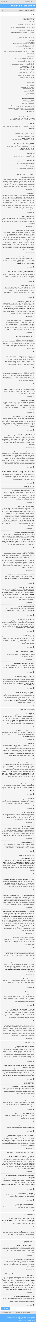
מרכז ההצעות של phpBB (28, 1264)
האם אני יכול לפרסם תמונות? (27, 87)
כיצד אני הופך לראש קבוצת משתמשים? (25, 106)
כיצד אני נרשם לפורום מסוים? (27, 148)
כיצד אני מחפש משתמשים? (28, 138)
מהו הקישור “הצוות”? (29, 111)
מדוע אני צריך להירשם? (29, 19)
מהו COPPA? (31, 21)
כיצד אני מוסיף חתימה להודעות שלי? (25, 61)
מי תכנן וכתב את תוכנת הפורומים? (26, 162)
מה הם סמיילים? (30, 85)
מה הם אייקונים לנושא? (29, 95)
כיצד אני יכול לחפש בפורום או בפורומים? (24, 133)
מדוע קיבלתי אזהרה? (29, 71)
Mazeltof (23, 1318)
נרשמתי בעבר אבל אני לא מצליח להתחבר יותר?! (22, 27)
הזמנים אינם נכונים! (30, 42)
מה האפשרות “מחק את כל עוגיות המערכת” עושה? (22, 32)
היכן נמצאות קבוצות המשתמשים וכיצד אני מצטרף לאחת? (20, 105)
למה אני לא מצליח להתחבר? (27, 25)
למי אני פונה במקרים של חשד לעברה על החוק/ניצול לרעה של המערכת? (20, 165)
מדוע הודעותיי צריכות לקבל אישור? (26, 75)
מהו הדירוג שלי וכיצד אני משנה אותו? (25, 50)
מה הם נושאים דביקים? (29, 91)
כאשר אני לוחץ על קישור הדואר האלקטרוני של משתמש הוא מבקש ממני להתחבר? (19, 52)
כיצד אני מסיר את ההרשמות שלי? (26, 149)
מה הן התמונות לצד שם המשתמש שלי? (25, 46)
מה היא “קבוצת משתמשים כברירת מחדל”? (24, 109)
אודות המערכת (30, 1252)
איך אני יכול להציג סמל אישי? (27, 48)
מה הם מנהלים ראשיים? (28, 100)
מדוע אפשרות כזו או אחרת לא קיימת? (25, 163)
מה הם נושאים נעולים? (29, 93)
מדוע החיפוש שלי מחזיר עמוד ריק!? (26, 136)
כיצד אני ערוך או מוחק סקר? (28, 66)
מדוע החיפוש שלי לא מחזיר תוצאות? (25, 135)
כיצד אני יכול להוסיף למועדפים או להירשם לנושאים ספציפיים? (20, 146)
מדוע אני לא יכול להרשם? (28, 22)
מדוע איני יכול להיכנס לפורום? (27, 67)
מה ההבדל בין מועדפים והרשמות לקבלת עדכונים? (22, 145)
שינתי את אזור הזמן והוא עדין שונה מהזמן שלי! (23, 43)
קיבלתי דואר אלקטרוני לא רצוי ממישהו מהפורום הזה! (22, 119)
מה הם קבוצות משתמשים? (28, 103)
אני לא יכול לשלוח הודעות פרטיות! (26, 116)
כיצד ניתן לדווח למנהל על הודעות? (26, 72)
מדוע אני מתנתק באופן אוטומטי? (26, 30)
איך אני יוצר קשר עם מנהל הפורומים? (25, 168)
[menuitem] (28, 2)
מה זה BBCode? (30, 82)
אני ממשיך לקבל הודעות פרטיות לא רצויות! (24, 118)
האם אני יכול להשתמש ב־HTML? (26, 84)
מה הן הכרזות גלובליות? (28, 88)
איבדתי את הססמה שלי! (28, 29)
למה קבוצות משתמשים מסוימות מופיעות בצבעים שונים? (21, 108)
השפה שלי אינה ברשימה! (28, 45)
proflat (31, 1318)
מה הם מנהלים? (30, 101)
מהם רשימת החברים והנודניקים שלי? (25, 125)
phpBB (32, 409)
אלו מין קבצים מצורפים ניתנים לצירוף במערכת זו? (22, 155)
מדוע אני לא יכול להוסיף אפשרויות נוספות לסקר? (23, 64)
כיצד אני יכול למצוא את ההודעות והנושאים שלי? (23, 139)
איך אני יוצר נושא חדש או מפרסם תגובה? (24, 58)
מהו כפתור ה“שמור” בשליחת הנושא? (25, 74)
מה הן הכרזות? (30, 90)
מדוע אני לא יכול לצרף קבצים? (27, 69)
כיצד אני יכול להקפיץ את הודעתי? (26, 77)
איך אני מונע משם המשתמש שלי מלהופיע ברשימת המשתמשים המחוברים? (19, 39)
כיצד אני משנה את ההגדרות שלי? (26, 37)
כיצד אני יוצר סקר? (30, 63)
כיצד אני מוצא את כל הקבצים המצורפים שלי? (23, 156)
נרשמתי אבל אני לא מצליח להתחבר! (25, 24)
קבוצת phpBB (30, 1248)
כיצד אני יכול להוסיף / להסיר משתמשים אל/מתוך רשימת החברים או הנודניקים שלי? (18, 127)
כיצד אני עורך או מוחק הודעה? (27, 60)
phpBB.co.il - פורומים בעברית (23, 1317)
